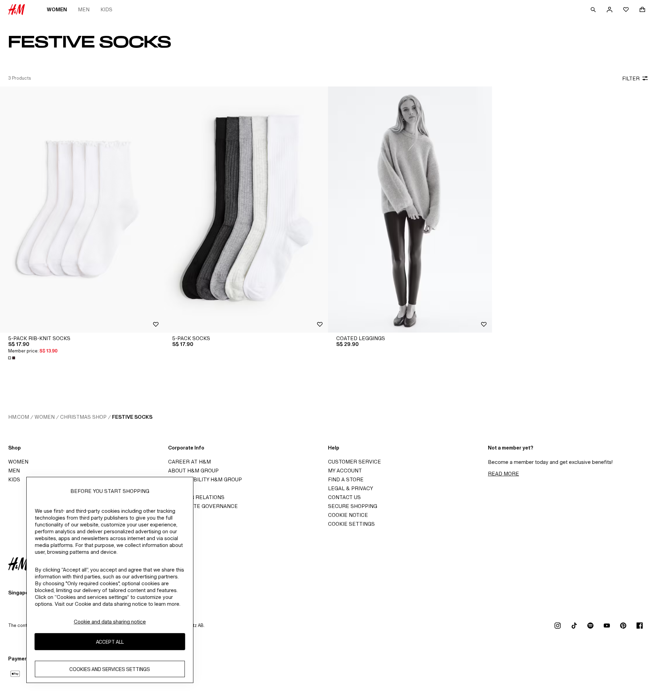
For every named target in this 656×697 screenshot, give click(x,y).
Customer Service (354, 462)
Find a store (346, 479)
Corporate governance (203, 506)
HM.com (18, 417)
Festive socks (132, 417)
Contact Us (344, 497)
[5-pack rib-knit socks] (82, 209)
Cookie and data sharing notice (110, 622)
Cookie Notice (348, 515)
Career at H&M (189, 462)
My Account (345, 470)
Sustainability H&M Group (205, 479)
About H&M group (193, 470)
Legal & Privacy (350, 488)
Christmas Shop (83, 417)
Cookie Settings (351, 524)
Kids (106, 9)
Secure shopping (352, 506)
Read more (503, 474)
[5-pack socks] (246, 209)
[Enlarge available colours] (12, 358)
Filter (631, 78)
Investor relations (196, 497)
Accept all (110, 642)
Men (84, 9)
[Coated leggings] (410, 209)
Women (57, 9)
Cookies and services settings (109, 669)
